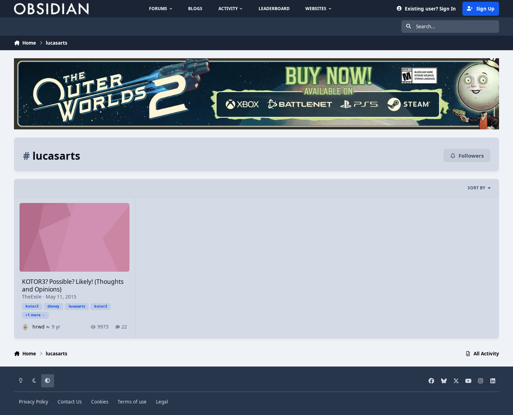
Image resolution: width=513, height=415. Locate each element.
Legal (162, 402)
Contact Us (70, 402)
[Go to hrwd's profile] (25, 327)
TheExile (32, 296)
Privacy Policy (33, 402)
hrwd (38, 326)
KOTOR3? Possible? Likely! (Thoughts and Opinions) (73, 285)
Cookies (99, 402)
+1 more (32, 314)
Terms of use (132, 402)
